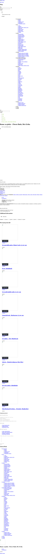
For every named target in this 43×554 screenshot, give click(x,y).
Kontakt (17, 108)
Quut (19, 97)
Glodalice (19, 26)
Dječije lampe (20, 30)
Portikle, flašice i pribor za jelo (23, 27)
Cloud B (19, 73)
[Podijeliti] (1, 443)
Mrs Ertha (20, 91)
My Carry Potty (20, 93)
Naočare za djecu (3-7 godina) (23, 54)
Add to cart (2, 188)
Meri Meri (20, 88)
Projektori (19, 43)
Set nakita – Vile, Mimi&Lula (10, 338)
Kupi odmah (2, 189)
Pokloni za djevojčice (21, 103)
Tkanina (19, 32)
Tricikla (19, 20)
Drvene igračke (20, 34)
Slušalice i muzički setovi (22, 50)
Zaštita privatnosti (5, 426)
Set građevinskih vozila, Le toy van (11, 292)
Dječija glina (20, 48)
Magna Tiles (20, 92)
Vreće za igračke (21, 51)
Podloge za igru (20, 31)
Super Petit (20, 99)
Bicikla (19, 19)
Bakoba (19, 71)
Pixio (19, 96)
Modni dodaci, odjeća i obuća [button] (21, 57)
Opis (3, 197)
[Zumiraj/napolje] (3, 443)
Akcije (17, 106)
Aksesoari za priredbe (21, 58)
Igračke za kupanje (21, 39)
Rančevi (19, 62)
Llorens (19, 86)
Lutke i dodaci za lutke (22, 46)
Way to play (20, 100)
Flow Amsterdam (21, 77)
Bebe (3, 454)
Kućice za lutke (20, 44)
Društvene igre (20, 38)
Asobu (19, 67)
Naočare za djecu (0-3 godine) (23, 53)
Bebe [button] (17, 24)
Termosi (19, 60)
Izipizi (19, 80)
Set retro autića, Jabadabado (10, 385)
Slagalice (5, 467)
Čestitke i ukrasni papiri (22, 105)
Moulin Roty (20, 90)
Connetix (19, 72)
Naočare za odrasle (7, 486)
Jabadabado (20, 81)
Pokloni (38, 194)
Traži (1, 112)
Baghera (19, 69)
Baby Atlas (2, 2)
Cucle (19, 25)
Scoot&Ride (20, 98)
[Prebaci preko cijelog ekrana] (2, 443)
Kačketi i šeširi (20, 63)
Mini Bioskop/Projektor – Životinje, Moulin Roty (15, 409)
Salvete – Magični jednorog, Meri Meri (12, 362)
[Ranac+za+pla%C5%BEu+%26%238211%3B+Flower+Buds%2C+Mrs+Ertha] (0, 128)
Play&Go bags (6, 524)
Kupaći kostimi (20, 59)
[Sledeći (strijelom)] (1, 444)
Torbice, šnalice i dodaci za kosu (23, 65)
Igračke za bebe (20, 29)
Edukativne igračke (21, 36)
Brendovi (3, 496)
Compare (1, 191)
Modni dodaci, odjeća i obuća (28, 194)
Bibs (19, 70)
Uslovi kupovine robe (5, 425)
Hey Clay (19, 79)
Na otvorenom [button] (18, 18)
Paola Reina (6, 523)
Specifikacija (4, 198)
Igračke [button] (17, 33)
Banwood (19, 68)
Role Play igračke (21, 35)
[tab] (22, 197)
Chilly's (19, 74)
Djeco (5, 504)
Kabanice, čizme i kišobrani (22, 61)
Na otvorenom (4, 448)
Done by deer (6, 505)
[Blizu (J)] (0, 443)
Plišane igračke (20, 40)
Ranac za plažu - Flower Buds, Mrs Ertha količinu (8, 186)
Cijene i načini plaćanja (6, 431)
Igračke (14, 194)
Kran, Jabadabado (7, 268)
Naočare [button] (17, 52)
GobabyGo (20, 78)
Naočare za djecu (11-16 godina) (9, 485)
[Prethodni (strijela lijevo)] (0, 444)
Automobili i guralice (21, 23)
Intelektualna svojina (5, 427)
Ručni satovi (20, 64)
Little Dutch (20, 85)
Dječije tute (20, 28)
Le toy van (20, 84)
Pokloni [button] (17, 101)
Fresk (19, 76)
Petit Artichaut (6, 525)
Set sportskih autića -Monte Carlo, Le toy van (14, 245)
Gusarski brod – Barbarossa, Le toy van (13, 315)
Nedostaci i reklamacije (6, 433)
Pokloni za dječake (21, 104)
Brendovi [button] (17, 66)
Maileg (19, 87)
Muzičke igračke (7, 466)
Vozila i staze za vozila (22, 41)
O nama (17, 107)
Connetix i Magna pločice (22, 49)
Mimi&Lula (20, 89)
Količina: (18, 186)
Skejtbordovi (20, 22)
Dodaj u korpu (2, 553)
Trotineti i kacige (21, 21)
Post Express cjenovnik (6, 434)
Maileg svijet (20, 47)
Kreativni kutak (20, 45)
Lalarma (19, 83)
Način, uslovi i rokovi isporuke (7, 432)
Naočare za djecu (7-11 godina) (23, 55)
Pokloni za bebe (20, 102)
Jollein (19, 82)
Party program (20, 42)
